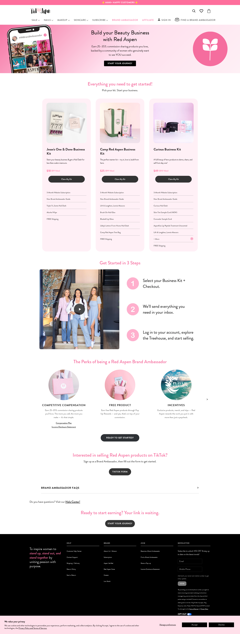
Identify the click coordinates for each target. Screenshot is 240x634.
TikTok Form (120, 471)
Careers (106, 575)
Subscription (108, 557)
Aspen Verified (108, 563)
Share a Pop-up (146, 563)
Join (182, 583)
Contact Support (72, 557)
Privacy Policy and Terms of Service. (32, 628)
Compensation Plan (64, 423)
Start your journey (120, 523)
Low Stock (107, 581)
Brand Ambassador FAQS (60, 488)
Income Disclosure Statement (64, 426)
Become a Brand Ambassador (150, 551)
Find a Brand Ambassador (149, 557)
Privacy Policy (204, 609)
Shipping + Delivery (73, 563)
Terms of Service (193, 609)
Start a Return (71, 575)
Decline (221, 624)
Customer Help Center (74, 551)
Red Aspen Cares (109, 569)
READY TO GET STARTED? (120, 437)
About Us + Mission (110, 551)
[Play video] (79, 309)
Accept (195, 624)
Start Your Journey (120, 63)
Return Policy (71, 569)
